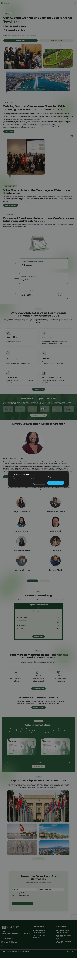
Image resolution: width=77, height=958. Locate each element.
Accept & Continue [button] (56, 483)
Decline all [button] (39, 483)
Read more (60, 478)
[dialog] (38, 479)
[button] (17, 483)
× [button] (66, 472)
